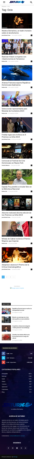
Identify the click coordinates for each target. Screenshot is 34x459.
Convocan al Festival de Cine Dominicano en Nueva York (13, 162)
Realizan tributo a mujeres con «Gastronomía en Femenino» (14, 58)
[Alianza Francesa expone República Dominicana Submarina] (17, 73)
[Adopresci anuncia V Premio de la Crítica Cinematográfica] (17, 255)
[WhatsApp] (25, 448)
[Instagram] (12, 448)
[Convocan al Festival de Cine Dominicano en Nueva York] (17, 151)
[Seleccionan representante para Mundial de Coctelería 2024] (17, 99)
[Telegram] (17, 448)
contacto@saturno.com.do (17, 436)
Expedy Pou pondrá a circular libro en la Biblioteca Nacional (17, 188)
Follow (30, 358)
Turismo (4, 53)
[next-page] (13, 277)
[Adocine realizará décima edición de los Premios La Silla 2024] (17, 203)
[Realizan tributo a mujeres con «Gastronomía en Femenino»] (17, 47)
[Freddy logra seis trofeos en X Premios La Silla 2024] (17, 125)
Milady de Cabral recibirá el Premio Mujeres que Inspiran (16, 240)
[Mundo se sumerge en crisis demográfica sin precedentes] (6, 319)
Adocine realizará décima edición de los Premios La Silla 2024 (16, 214)
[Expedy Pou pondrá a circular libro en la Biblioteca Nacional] (17, 177)
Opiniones (4, 27)
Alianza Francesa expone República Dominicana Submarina (16, 84)
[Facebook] (8, 448)
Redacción (4, 61)
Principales (4, 79)
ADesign (15, 457)
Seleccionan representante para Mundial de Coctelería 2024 (14, 110)
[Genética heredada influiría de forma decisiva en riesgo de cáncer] (6, 337)
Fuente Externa (6, 165)
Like (31, 353)
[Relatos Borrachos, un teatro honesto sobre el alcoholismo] (17, 21)
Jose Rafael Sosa (6, 35)
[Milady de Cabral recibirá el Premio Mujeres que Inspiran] (17, 229)
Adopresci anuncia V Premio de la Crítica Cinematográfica (15, 266)
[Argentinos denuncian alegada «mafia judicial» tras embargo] (6, 328)
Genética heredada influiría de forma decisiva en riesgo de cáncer (21, 336)
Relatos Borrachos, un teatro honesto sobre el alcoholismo (17, 32)
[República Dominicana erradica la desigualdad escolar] (6, 311)
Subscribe (29, 362)
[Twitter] (21, 448)
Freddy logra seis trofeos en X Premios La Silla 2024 (14, 136)
